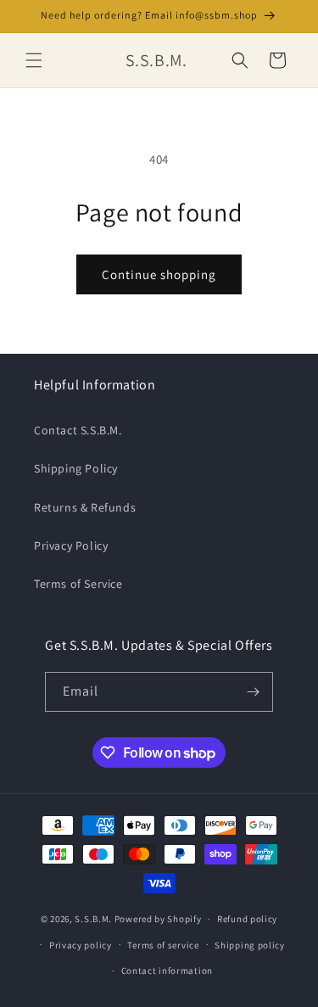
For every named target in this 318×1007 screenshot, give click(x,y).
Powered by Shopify (158, 919)
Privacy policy (80, 945)
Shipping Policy (76, 468)
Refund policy (247, 919)
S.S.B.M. (93, 919)
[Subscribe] (253, 692)
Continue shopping (159, 274)
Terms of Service (78, 583)
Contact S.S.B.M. (78, 430)
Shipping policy (250, 945)
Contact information (167, 970)
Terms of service (162, 945)
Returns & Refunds (85, 507)
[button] (34, 60)
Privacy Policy (71, 545)
